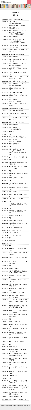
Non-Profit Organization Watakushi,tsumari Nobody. (15, 405)
